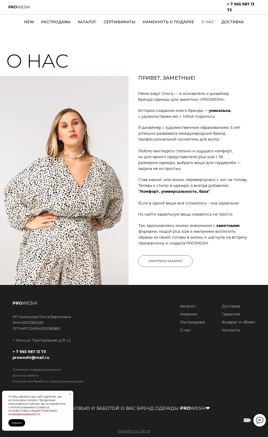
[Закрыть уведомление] (70, 394)
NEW (29, 22)
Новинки (188, 314)
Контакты (231, 330)
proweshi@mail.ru (31, 357)
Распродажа (56, 22)
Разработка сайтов (134, 431)
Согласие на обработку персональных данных (48, 381)
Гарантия (231, 314)
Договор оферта (26, 375)
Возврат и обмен (238, 322)
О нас (207, 22)
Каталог (87, 22)
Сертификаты (119, 22)
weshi (19, 7)
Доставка (232, 22)
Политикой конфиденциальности (32, 412)
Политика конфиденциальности (37, 369)
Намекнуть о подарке (168, 22)
